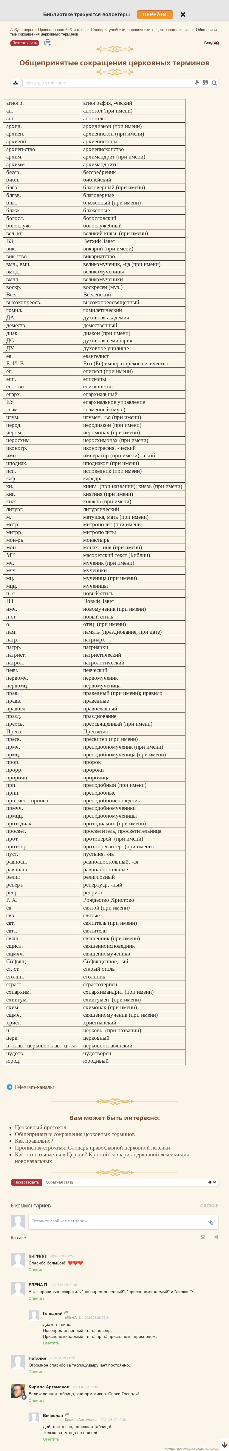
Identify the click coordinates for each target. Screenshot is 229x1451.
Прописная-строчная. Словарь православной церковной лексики (92, 1147)
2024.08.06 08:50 (62, 1255)
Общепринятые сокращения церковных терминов (75, 1134)
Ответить (36, 1269)
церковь (92, 1030)
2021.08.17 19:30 (113, 1419)
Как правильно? (34, 1141)
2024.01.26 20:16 (64, 1284)
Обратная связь (59, 1182)
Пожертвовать (25, 43)
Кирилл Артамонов (81, 1419)
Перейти (155, 14)
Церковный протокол (40, 1127)
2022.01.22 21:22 (62, 1357)
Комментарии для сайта (192, 1448)
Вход (208, 43)
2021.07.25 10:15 (85, 1386)
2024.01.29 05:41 (97, 1317)
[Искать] (214, 83)
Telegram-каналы (34, 1087)
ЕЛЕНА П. (72, 1317)
